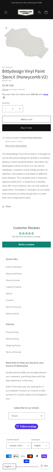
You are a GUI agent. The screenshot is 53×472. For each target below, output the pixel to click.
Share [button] (8, 206)
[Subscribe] (41, 415)
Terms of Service (13, 307)
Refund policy (12, 313)
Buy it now (26, 127)
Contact (9, 300)
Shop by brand (13, 280)
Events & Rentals (14, 266)
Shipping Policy (13, 345)
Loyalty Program (14, 287)
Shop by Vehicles (14, 273)
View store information (16, 145)
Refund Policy (12, 338)
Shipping (5, 89)
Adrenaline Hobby (22, 467)
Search (9, 293)
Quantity (6, 103)
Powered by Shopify (36, 467)
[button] (6, 12)
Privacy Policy (12, 332)
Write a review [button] (26, 244)
